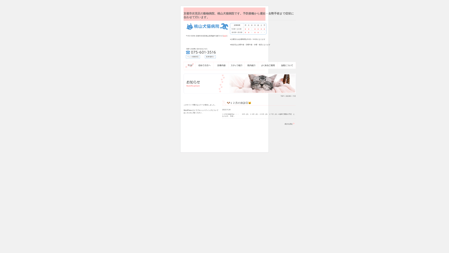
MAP (225, 36)
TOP (282, 96)
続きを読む (289, 124)
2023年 (288, 96)
